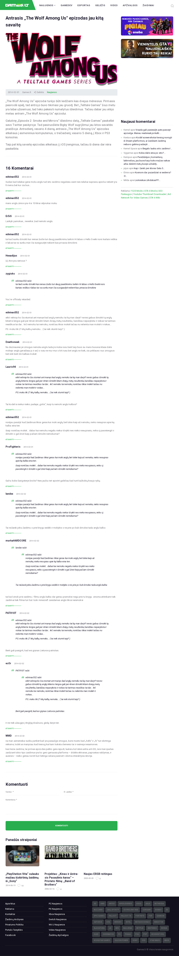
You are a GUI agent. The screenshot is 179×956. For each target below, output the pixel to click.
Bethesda (159, 904)
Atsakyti (10, 191)
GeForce (98, 922)
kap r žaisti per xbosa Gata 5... (149, 168)
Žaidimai (148, 5)
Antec (112, 904)
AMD (103, 904)
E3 (167, 910)
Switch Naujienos (58, 919)
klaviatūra (99, 928)
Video (114, 5)
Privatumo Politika (14, 924)
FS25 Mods (136, 191)
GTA (108, 922)
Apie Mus (10, 903)
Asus (138, 904)
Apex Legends (125, 904)
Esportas (83, 5)
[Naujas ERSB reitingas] (100, 857)
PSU (137, 934)
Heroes (117, 922)
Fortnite (139, 916)
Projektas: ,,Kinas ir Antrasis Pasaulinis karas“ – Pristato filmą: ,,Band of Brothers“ (61, 879)
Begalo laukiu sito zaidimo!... (157, 148)
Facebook (10, 935)
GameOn (160, 916)
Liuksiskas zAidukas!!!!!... (147, 180)
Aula (148, 904)
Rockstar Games (102, 940)
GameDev (66, 5)
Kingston (158, 922)
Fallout (113, 916)
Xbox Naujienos (57, 914)
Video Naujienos (57, 930)
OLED (96, 934)
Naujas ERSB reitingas (98, 874)
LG (110, 928)
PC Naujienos (55, 903)
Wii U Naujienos (57, 924)
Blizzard (98, 910)
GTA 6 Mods (150, 191)
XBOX (166, 940)
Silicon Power (121, 940)
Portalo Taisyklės (14, 930)
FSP (150, 916)
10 (22, 886)
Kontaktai (10, 914)
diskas (158, 910)
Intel (128, 922)
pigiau (128, 934)
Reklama (9, 909)
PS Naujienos (55, 909)
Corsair (147, 910)
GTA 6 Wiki (154, 197)
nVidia (164, 928)
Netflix (139, 928)
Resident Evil (157, 934)
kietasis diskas (142, 922)
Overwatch (108, 934)
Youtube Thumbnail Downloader (149, 194)
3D (95, 904)
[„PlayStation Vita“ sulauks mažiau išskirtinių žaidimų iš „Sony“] (22, 857)
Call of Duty (113, 910)
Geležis (100, 5)
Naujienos (46, 5)
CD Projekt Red (130, 910)
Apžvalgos (130, 5)
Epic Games (99, 916)
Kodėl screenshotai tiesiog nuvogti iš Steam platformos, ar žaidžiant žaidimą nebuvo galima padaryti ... (148, 141)
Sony (135, 940)
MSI (117, 928)
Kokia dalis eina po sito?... (152, 153)
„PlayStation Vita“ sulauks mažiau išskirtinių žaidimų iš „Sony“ (22, 877)
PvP (145, 934)
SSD (143, 940)
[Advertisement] (147, 94)
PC (119, 934)
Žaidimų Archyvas (14, 919)
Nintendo (152, 928)
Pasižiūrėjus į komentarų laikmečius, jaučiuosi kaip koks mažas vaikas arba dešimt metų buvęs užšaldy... (147, 160)
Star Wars (155, 940)
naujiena (127, 928)
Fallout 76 (126, 916)
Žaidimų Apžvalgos (59, 935)
